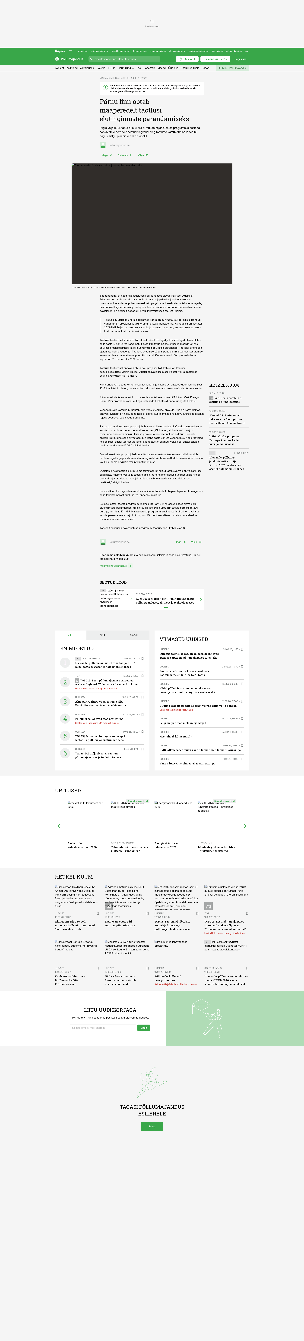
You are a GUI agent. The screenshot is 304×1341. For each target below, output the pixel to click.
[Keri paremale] (201, 599)
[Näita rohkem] (246, 51)
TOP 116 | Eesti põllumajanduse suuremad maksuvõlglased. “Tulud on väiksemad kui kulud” (225, 925)
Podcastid (149, 68)
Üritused (173, 68)
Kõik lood (72, 68)
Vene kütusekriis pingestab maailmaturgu (187, 763)
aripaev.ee (83, 51)
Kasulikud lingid (190, 68)
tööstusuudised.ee (99, 51)
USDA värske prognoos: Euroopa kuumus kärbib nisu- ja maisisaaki (224, 440)
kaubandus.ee (140, 51)
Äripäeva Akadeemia (122, 842)
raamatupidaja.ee (158, 51)
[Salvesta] (142, 659)
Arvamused (87, 68)
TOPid (111, 68)
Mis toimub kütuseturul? (176, 736)
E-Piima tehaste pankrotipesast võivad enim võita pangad (198, 705)
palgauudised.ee (234, 51)
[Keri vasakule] (131, 599)
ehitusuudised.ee (177, 51)
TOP (77, 675)
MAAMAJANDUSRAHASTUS (114, 78)
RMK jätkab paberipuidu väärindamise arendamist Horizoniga (200, 750)
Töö (138, 68)
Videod (162, 68)
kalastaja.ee (217, 51)
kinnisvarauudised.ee (199, 51)
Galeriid (100, 68)
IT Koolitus (205, 842)
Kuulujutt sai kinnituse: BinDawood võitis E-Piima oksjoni (70, 980)
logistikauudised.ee (121, 51)
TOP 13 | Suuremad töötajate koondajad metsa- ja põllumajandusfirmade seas (172, 925)
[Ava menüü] (70, 51)
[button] (103, 1028)
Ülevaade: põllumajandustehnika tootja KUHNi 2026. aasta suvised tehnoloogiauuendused (226, 980)
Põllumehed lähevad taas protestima (99, 718)
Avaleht (59, 68)
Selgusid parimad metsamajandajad (183, 723)
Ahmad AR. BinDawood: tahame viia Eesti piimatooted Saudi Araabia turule (227, 419)
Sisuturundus (126, 68)
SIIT (185, 528)
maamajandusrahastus (113, 565)
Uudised (80, 697)
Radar (205, 68)
